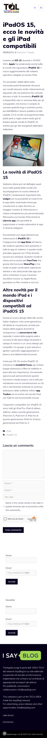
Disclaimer (8, 722)
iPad (8, 431)
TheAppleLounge (11, 667)
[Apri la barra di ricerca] (35, 7)
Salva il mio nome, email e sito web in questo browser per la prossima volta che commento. (24, 506)
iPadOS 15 (11, 435)
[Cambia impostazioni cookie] (4, 733)
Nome (9, 555)
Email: (9, 568)
